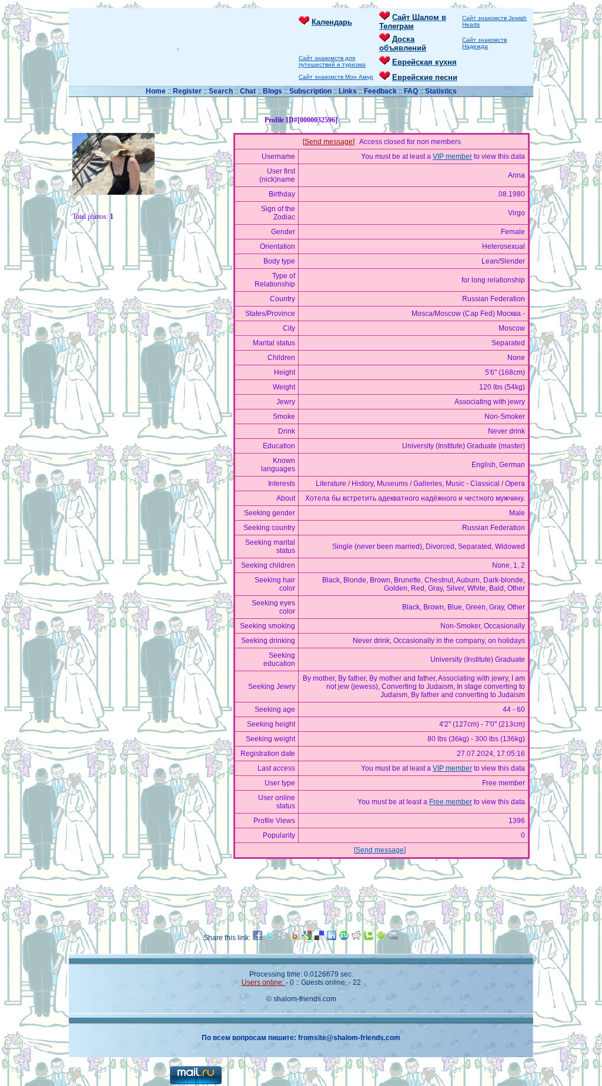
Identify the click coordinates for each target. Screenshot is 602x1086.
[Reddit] (356, 938)
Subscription (311, 91)
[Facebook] (257, 938)
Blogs (272, 91)
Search (222, 91)
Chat (248, 91)
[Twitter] (270, 938)
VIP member (452, 156)
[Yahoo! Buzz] (294, 938)
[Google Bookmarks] (307, 938)
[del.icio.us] (319, 938)
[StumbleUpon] (344, 938)
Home (157, 91)
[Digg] (282, 938)
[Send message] (328, 142)
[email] (393, 938)
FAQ (412, 91)
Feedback (380, 91)
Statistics (441, 91)
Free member (450, 802)
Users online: (264, 982)
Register (187, 91)
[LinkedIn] (331, 938)
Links (349, 91)
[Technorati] (368, 938)
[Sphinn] (381, 938)
